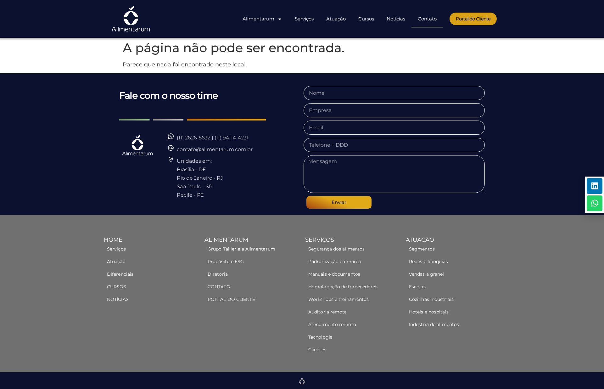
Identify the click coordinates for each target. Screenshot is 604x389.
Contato (427, 19)
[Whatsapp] (594, 203)
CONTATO (219, 287)
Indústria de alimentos (434, 324)
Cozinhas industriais (431, 299)
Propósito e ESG (226, 261)
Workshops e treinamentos (338, 299)
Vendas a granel (426, 274)
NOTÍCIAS (118, 299)
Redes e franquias (428, 261)
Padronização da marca (334, 261)
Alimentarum (258, 19)
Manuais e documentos (334, 274)
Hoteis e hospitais (429, 312)
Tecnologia (320, 337)
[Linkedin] (594, 186)
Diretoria (218, 274)
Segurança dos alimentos (336, 249)
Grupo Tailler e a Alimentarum (241, 249)
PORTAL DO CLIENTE (231, 299)
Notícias (396, 19)
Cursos (366, 19)
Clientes (317, 349)
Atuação (336, 19)
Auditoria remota (327, 312)
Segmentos (422, 249)
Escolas (417, 287)
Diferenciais (120, 274)
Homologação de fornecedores (343, 287)
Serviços (304, 19)
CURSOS (116, 287)
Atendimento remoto (332, 324)
